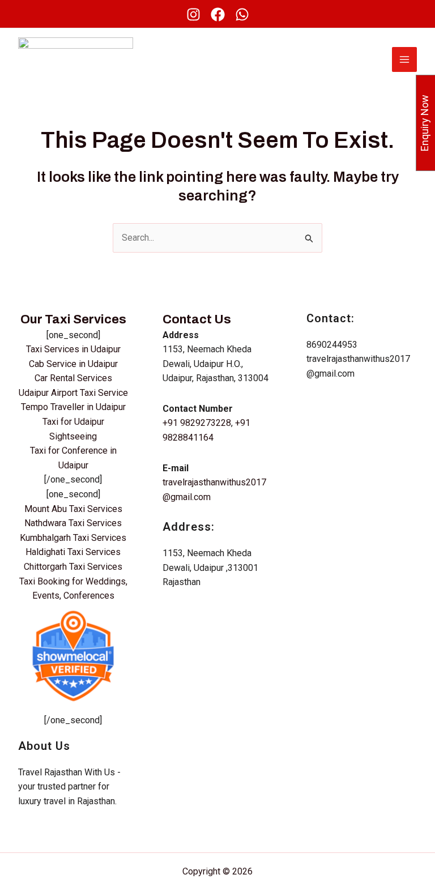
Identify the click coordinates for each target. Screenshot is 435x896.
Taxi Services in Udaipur (73, 349)
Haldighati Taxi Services (73, 552)
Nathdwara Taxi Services (73, 523)
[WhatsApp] (242, 14)
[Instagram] (193, 14)
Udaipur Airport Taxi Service (73, 392)
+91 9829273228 (197, 422)
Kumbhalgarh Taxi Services (73, 537)
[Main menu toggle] (404, 59)
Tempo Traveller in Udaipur (73, 407)
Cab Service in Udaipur (73, 364)
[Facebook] (218, 14)
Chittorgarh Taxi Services (73, 566)
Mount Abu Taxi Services (73, 509)
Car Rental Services (73, 378)
